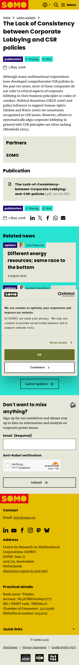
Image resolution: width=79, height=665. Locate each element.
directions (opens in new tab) (25, 571)
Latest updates (26, 17)
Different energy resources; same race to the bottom (36, 260)
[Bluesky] (46, 530)
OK (39, 354)
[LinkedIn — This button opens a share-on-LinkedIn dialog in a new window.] (32, 218)
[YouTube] (13, 530)
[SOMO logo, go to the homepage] (14, 5)
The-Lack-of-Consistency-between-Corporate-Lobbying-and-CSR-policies (41, 189)
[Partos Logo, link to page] (53, 658)
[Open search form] (56, 4)
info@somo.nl (24, 517)
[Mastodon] (38, 530)
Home (7, 17)
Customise (37, 367)
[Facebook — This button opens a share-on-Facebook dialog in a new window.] (48, 218)
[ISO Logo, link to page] (39, 658)
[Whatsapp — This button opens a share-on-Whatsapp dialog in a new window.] (55, 218)
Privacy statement (34, 647)
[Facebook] (22, 530)
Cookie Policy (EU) (63, 647)
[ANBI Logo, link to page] (26, 658)
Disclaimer (10, 647)
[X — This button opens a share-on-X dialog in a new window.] (40, 218)
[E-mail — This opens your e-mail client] (63, 218)
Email (17, 435)
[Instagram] (30, 530)
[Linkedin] (5, 530)
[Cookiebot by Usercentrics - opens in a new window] (58, 294)
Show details (58, 342)
